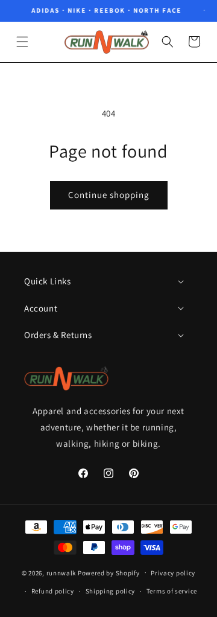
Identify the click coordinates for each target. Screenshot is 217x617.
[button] (22, 41)
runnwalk (61, 572)
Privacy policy (173, 573)
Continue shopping (108, 194)
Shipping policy (111, 591)
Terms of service (171, 591)
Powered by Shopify (109, 572)
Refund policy (52, 591)
